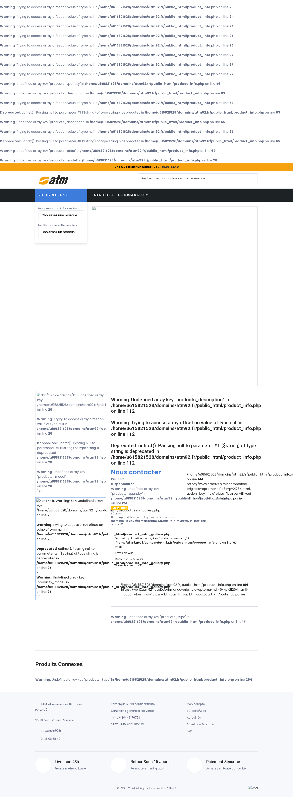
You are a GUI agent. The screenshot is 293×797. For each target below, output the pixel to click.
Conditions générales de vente (132, 711)
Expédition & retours (201, 724)
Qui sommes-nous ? (133, 195)
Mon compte (196, 704)
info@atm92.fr (51, 731)
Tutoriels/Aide (196, 711)
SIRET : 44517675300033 (127, 724)
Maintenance (104, 195)
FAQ (189, 731)
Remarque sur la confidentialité (133, 704)
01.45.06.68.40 (168, 167)
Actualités (194, 718)
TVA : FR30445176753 (125, 718)
